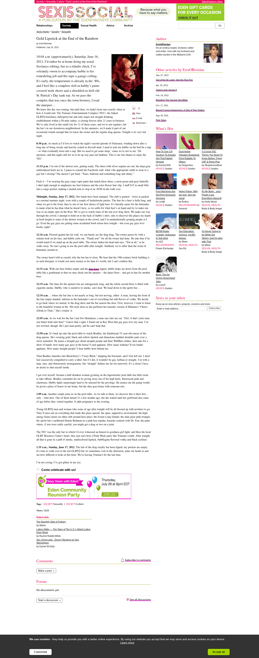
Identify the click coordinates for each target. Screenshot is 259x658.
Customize (40, 652)
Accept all (219, 652)
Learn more (127, 642)
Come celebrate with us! (58, 469)
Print (138, 113)
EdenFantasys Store (212, 1)
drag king (94, 268)
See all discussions (140, 599)
